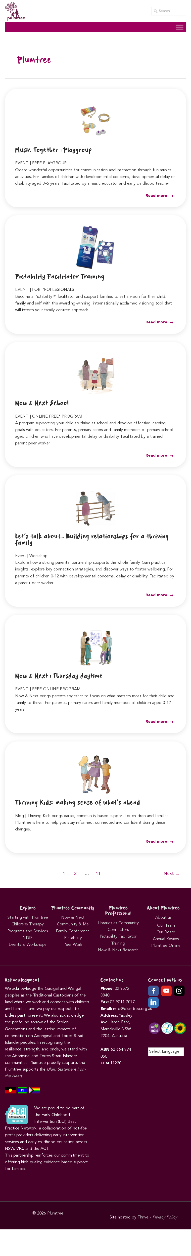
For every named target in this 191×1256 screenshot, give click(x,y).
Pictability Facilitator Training (59, 277)
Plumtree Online (166, 946)
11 (98, 874)
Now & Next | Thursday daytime (59, 676)
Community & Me (73, 924)
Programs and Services (27, 931)
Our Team (166, 926)
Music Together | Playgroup (53, 150)
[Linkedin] (153, 1002)
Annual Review (166, 939)
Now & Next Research (118, 950)
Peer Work (72, 945)
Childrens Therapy (27, 924)
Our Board (165, 932)
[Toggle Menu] (180, 27)
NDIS (28, 938)
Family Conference (73, 931)
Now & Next (73, 918)
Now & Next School (42, 403)
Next (172, 874)
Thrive (143, 1217)
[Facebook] (153, 991)
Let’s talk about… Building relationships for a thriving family (92, 540)
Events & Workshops (28, 945)
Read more (156, 196)
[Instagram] (179, 991)
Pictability (73, 938)
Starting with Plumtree (27, 918)
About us (163, 918)
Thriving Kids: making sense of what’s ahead (77, 803)
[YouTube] (166, 991)
